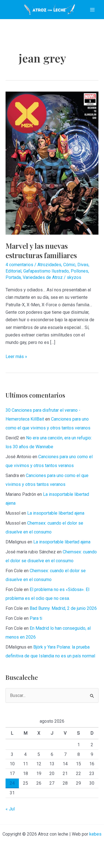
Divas (82, 264)
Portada (13, 277)
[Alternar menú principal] (92, 10)
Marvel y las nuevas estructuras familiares (41, 250)
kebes (95, 834)
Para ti (36, 618)
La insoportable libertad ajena (55, 513)
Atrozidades (49, 264)
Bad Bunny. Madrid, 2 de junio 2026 (63, 608)
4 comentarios (19, 264)
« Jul (10, 809)
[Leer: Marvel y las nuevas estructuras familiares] (52, 162)
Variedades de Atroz (43, 277)
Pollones (79, 271)
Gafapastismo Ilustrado (46, 271)
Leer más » (16, 357)
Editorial (13, 271)
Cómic (69, 264)
